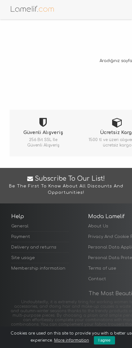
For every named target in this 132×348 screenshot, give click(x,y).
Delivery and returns (33, 247)
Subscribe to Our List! (66, 185)
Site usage (23, 258)
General (20, 226)
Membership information (38, 268)
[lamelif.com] (32, 9)
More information (71, 340)
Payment (20, 236)
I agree (104, 340)
